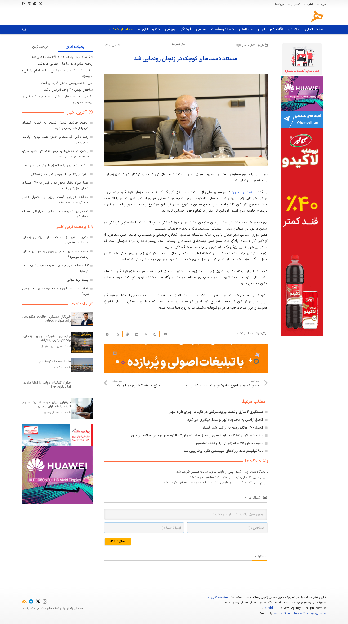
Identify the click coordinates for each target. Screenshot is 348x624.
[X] (40, 4)
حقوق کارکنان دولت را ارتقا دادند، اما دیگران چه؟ (46, 384)
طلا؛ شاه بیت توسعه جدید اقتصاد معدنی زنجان (60, 56)
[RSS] (23, 3)
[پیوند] (24, 29)
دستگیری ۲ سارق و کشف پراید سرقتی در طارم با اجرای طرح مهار (216, 412)
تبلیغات (308, 4)
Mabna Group (282, 613)
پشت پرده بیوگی (78, 279)
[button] (140, 29)
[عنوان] (317, 16)
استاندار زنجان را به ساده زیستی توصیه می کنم (57, 165)
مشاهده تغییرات (217, 597)
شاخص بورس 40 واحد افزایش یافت (68, 89)
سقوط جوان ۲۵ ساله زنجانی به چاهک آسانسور (229, 443)
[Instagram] (29, 4)
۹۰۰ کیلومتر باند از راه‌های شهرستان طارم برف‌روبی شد (223, 451)
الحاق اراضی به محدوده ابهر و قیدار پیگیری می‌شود (225, 420)
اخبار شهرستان (178, 44)
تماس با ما (293, 4)
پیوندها (279, 4)
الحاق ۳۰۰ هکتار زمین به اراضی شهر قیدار (232, 427)
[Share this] (154, 334)
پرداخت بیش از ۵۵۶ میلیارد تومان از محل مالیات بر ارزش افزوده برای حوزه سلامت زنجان (197, 435)
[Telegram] (34, 3)
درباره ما (321, 4)
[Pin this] (127, 334)
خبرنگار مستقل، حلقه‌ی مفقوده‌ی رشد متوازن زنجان (46, 318)
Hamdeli (268, 608)
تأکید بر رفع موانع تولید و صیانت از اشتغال (60, 174)
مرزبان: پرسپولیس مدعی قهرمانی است (67, 82)
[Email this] (164, 334)
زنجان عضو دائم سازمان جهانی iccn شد (65, 63)
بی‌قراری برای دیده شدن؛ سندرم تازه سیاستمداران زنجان (46, 404)
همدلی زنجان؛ (242, 192)
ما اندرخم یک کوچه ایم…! (53, 361)
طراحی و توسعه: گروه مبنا (310, 613)
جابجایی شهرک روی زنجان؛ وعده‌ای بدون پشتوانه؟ (46, 338)
